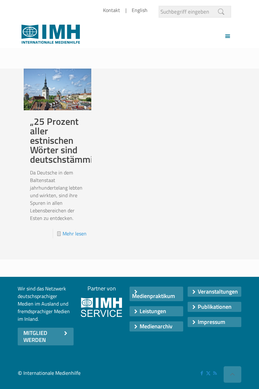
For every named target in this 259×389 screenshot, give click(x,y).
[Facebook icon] (201, 373)
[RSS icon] (215, 373)
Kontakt (111, 10)
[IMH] (50, 36)
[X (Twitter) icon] (208, 373)
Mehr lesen (75, 233)
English (140, 10)
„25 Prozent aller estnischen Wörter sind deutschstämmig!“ (67, 140)
